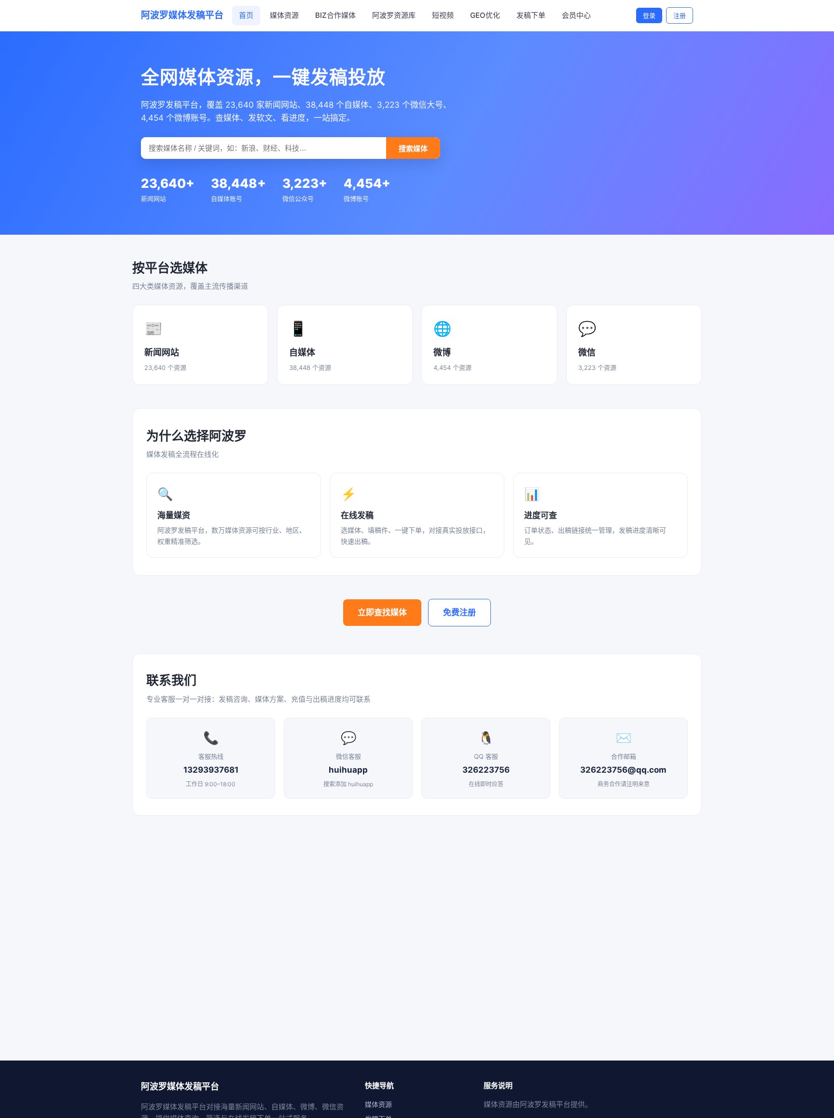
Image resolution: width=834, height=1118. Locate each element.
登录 (649, 15)
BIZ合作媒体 (335, 15)
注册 (679, 15)
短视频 (443, 15)
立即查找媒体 (382, 612)
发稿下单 (530, 15)
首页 (246, 15)
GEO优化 (485, 15)
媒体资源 (284, 15)
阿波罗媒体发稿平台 (182, 15)
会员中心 (576, 15)
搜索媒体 (413, 148)
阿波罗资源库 (394, 15)
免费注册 (459, 612)
